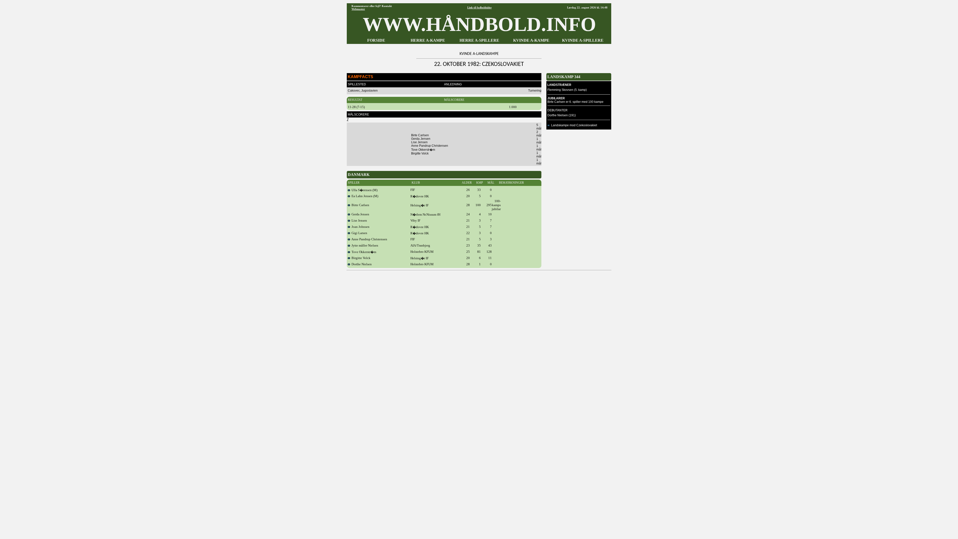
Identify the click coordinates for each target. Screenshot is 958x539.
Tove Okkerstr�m (363, 252)
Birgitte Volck (360, 258)
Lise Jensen (358, 220)
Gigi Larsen (358, 233)
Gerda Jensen (359, 214)
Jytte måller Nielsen (364, 245)
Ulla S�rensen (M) (363, 190)
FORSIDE (376, 40)
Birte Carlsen (359, 205)
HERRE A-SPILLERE (479, 40)
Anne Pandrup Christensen (368, 239)
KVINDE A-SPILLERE (582, 40)
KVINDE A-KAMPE (531, 40)
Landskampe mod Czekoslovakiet (573, 125)
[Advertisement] (479, 284)
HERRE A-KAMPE (428, 40)
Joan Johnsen (359, 227)
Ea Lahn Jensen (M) (364, 196)
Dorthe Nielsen (361, 264)
